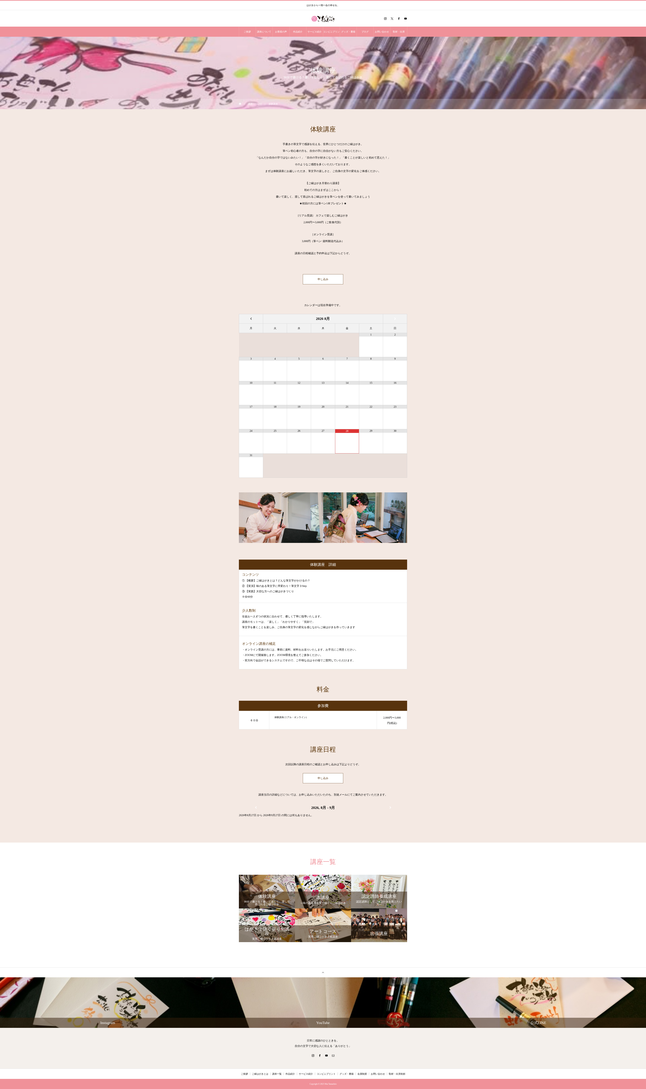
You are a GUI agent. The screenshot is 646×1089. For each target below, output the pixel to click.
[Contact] (333, 1055)
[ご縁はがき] (323, 18)
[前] (256, 807)
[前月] (251, 318)
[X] (392, 18)
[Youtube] (405, 18)
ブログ (365, 31)
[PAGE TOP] (323, 972)
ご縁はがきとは (260, 1073)
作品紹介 (297, 31)
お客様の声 (281, 31)
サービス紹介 (315, 31)
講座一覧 (277, 1073)
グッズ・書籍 (348, 31)
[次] (390, 807)
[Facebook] (398, 18)
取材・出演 (399, 31)
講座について (264, 31)
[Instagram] (385, 18)
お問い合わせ (382, 31)
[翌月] (395, 318)
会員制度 (362, 1073)
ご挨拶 (247, 31)
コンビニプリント (331, 33)
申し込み (323, 279)
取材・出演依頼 (397, 1073)
